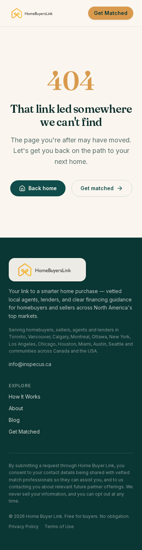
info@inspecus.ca (30, 364)
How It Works (24, 396)
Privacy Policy (24, 526)
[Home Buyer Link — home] (34, 13)
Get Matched (110, 13)
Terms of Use (59, 526)
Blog (14, 420)
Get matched (97, 188)
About (16, 408)
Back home (42, 188)
